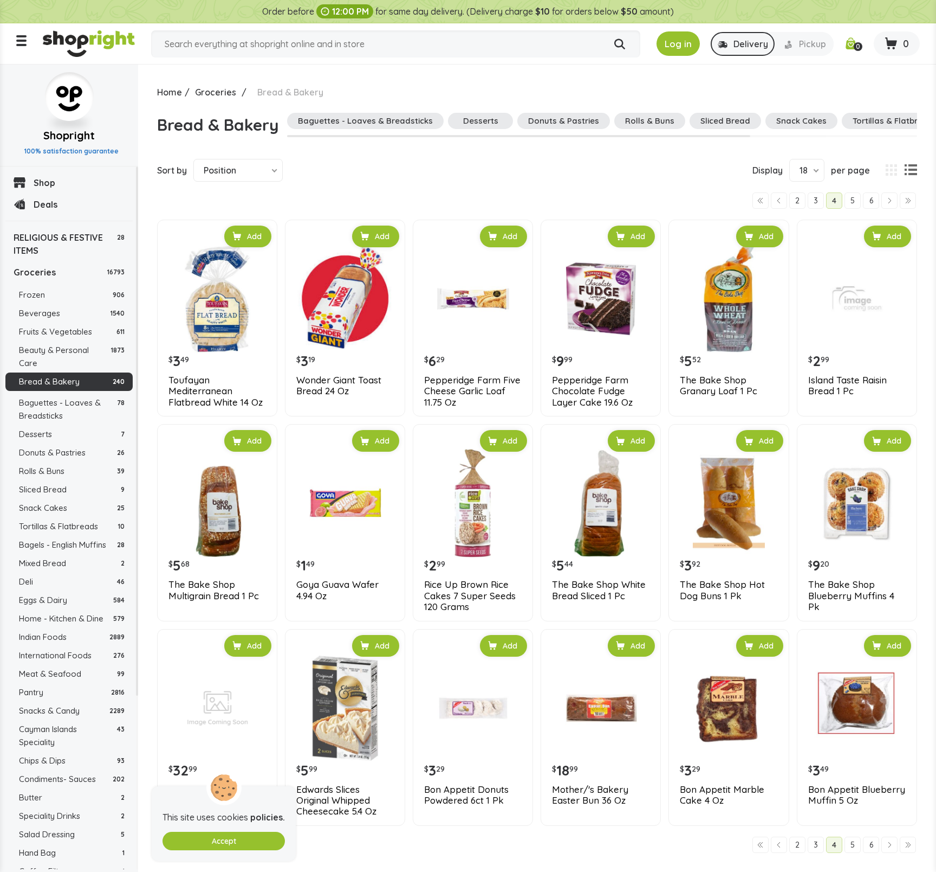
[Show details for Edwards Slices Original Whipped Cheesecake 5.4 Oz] (345, 708)
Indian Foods (72, 637)
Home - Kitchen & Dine (72, 618)
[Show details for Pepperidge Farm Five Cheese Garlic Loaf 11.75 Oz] (473, 299)
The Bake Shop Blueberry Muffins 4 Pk (851, 595)
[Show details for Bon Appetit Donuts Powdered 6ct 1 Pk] (473, 708)
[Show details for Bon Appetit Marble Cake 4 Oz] (728, 708)
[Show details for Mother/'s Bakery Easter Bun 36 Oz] (601, 708)
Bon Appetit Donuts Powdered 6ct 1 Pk (466, 795)
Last (908, 201)
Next (889, 201)
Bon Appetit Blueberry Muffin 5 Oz (856, 795)
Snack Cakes (72, 508)
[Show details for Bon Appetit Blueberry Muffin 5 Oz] (857, 708)
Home (169, 92)
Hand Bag (72, 853)
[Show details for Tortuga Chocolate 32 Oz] (217, 708)
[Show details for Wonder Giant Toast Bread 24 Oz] (345, 299)
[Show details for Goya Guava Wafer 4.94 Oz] (345, 503)
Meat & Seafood (72, 674)
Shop (44, 182)
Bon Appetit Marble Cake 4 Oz (722, 795)
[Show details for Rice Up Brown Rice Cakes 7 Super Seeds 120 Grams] (473, 503)
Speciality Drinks (72, 816)
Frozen (72, 295)
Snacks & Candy (72, 711)
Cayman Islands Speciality (72, 735)
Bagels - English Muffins (72, 545)
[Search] (620, 44)
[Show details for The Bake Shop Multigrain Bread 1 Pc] (217, 503)
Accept (224, 841)
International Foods (72, 655)
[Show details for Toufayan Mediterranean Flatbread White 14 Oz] (217, 299)
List (910, 170)
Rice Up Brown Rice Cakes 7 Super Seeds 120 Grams (470, 595)
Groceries (69, 272)
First (760, 201)
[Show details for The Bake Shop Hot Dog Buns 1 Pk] (728, 503)
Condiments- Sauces (72, 779)
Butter (72, 797)
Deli (72, 581)
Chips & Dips (72, 760)
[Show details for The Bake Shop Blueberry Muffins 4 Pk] (857, 503)
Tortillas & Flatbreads (72, 526)
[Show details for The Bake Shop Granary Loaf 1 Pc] (728, 299)
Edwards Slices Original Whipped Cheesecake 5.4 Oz (336, 800)
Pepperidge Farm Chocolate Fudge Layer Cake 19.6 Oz (592, 391)
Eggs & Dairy (72, 600)
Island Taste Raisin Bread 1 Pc (847, 385)
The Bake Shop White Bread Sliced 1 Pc (599, 590)
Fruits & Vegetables (72, 331)
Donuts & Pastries (72, 452)
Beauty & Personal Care (72, 356)
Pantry (72, 692)
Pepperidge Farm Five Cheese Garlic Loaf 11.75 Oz (472, 391)
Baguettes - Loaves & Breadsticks (72, 409)
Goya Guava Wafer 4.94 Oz (337, 590)
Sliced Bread (72, 489)
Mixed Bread (72, 563)
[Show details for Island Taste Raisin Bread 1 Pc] (857, 299)
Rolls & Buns (72, 471)
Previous (779, 201)
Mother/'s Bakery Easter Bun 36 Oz (590, 795)
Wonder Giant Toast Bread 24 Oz (338, 385)
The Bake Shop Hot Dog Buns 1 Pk (722, 590)
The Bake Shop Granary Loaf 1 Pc (718, 385)
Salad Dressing (72, 834)
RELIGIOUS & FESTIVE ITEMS (69, 244)
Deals (45, 204)
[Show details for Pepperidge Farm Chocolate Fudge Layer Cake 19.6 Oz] (601, 299)
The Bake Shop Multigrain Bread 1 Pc (213, 590)
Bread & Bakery (72, 381)
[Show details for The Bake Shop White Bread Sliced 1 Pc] (601, 503)
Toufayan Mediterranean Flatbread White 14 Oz (215, 391)
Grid (891, 170)
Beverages (72, 313)
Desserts (72, 434)
